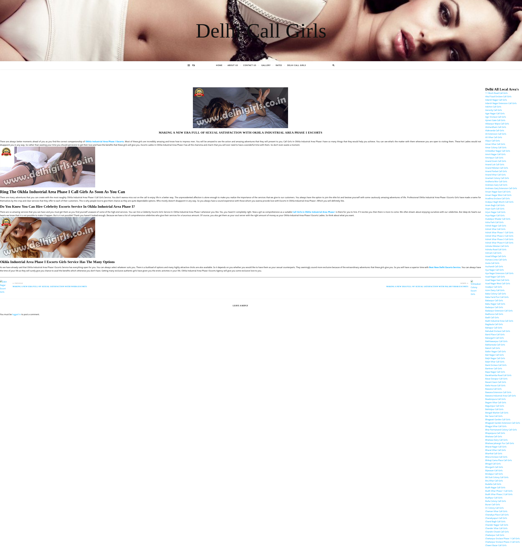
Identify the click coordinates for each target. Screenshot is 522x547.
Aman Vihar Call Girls (495, 144)
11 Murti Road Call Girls (496, 93)
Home (219, 65)
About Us (233, 65)
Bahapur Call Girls (493, 327)
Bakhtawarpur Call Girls (496, 341)
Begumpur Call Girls (494, 405)
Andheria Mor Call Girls (496, 181)
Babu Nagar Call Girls (495, 303)
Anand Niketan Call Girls (496, 167)
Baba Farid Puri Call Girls (497, 297)
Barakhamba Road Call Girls (498, 375)
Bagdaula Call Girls (494, 324)
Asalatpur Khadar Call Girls (497, 218)
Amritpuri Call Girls (494, 157)
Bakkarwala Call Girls (495, 344)
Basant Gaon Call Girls (495, 382)
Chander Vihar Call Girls (496, 528)
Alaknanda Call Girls (494, 130)
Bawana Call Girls (493, 388)
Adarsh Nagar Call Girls (496, 99)
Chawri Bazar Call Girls (496, 545)
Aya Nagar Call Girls (494, 269)
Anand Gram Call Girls (495, 161)
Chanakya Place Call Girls (497, 514)
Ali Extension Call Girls (495, 133)
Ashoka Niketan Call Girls (497, 246)
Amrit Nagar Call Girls (495, 154)
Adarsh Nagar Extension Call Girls (501, 103)
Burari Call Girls (492, 504)
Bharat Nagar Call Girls (496, 446)
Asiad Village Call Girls (495, 256)
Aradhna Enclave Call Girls (497, 198)
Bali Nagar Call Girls (494, 354)
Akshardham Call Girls (495, 127)
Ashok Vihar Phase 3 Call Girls (499, 239)
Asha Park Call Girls (494, 222)
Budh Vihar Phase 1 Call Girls (498, 490)
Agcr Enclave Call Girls (495, 116)
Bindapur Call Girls (494, 473)
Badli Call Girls (492, 317)
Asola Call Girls (492, 263)
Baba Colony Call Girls (495, 293)
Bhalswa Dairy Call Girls (496, 439)
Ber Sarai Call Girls (494, 416)
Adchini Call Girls (493, 106)
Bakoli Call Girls (492, 348)
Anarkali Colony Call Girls (497, 178)
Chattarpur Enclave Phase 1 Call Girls (502, 538)
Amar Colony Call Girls (495, 147)
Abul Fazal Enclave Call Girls (498, 96)
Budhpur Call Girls (493, 497)
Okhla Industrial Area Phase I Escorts (105, 141)
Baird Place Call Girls (495, 334)
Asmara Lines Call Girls (496, 259)
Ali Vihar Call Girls (493, 137)
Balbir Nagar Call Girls (495, 351)
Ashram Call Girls (493, 252)
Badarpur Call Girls (494, 307)
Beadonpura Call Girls (495, 399)
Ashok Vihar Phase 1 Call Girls (499, 232)
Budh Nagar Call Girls (495, 487)
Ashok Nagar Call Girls (495, 225)
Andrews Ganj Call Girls (496, 184)
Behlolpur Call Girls (494, 409)
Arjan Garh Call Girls (494, 208)
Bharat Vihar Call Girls (495, 450)
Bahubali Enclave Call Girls (497, 331)
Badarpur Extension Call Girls (499, 310)
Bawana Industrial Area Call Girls (500, 395)
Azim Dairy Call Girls (494, 290)
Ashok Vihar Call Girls (495, 229)
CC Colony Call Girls (494, 507)
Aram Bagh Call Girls (495, 205)
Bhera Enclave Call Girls (496, 456)
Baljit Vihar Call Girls (494, 361)
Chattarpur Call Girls (494, 535)
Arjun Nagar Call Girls (495, 212)
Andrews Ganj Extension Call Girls (501, 188)
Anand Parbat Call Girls (496, 171)
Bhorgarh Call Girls (494, 467)
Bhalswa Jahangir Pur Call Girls (499, 443)
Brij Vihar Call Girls (494, 480)
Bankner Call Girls (493, 368)
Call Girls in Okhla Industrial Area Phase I (314, 212)
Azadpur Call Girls (493, 286)
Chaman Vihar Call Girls (496, 511)
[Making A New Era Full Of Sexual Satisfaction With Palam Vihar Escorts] (476, 288)
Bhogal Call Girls (493, 463)
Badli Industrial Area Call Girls (499, 320)
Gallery (266, 65)
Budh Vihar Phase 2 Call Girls (498, 494)
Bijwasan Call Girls (494, 470)
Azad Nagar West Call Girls (497, 283)
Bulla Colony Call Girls (495, 501)
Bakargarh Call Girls (494, 337)
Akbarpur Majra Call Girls (497, 123)
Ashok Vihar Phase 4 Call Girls (499, 242)
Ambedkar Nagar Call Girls (497, 150)
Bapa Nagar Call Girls (495, 371)
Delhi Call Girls (261, 30)
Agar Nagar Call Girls (495, 113)
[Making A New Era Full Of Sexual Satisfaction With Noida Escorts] (5, 287)
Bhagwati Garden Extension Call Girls (502, 422)
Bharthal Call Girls (493, 453)
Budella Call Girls (493, 484)
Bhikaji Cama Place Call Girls (498, 460)
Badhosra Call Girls (494, 314)
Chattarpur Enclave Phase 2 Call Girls (502, 541)
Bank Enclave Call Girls (496, 365)
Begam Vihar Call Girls (495, 402)
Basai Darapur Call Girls (496, 378)
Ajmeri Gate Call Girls (495, 120)
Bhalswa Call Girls (493, 436)
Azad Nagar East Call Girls (497, 280)
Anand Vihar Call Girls (495, 174)
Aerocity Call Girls (493, 110)
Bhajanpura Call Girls (495, 433)
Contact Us (249, 65)
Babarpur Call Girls (494, 300)
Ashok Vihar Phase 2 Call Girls (499, 235)
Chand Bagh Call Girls (495, 521)
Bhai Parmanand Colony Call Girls (501, 429)
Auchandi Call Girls (494, 266)
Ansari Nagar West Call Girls (498, 195)
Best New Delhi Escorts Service (445, 267)
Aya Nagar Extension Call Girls (499, 273)
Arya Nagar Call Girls (495, 215)
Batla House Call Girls (495, 385)
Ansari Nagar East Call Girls (498, 191)
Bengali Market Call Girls (496, 412)
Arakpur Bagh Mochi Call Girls (499, 201)
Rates (279, 65)
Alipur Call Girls (492, 140)
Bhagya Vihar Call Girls (496, 426)
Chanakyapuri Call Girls (496, 518)
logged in (16, 314)
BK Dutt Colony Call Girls (496, 477)
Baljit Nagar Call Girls (495, 358)
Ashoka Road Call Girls (495, 249)
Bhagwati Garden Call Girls (497, 419)
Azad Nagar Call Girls (495, 276)
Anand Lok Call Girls (494, 164)
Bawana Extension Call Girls (498, 392)
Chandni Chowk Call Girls (497, 531)
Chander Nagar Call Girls (496, 524)
